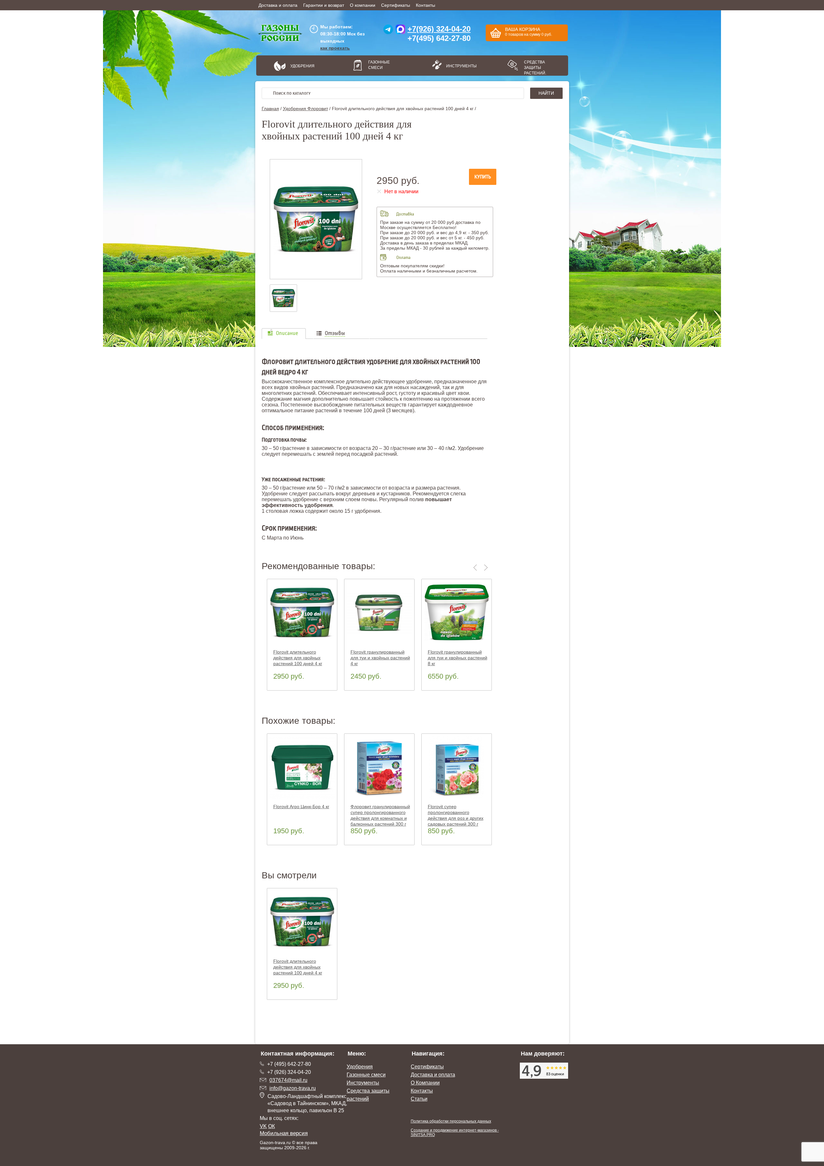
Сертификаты (395, 5)
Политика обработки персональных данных (451, 1121)
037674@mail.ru (288, 1080)
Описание (287, 333)
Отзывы (335, 333)
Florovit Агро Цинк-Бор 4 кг (301, 806)
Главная (270, 108)
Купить (482, 176)
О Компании (425, 1082)
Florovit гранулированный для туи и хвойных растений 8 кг (457, 657)
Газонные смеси (379, 65)
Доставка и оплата (277, 5)
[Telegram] (388, 30)
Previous (476, 567)
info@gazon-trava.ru (292, 1088)
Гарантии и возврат (323, 5)
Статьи (419, 1099)
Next (486, 567)
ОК (271, 1126)
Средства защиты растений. (535, 67)
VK (263, 1126)
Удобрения (302, 66)
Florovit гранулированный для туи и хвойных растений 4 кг (380, 657)
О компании (362, 5)
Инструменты (459, 66)
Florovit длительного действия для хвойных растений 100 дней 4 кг (297, 657)
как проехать (335, 48)
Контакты (425, 5)
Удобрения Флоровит (305, 108)
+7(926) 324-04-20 (439, 28)
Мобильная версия (284, 1133)
